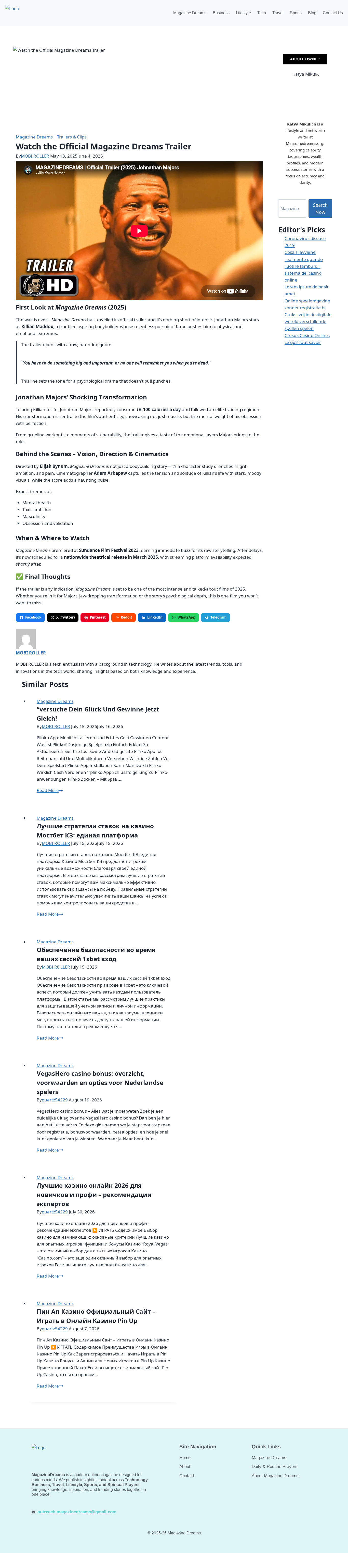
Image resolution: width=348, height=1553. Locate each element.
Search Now (320, 208)
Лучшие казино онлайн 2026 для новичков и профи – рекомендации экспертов (94, 1194)
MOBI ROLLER (35, 156)
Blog (312, 13)
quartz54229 (55, 1100)
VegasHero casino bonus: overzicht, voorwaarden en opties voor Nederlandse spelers (100, 1082)
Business (221, 13)
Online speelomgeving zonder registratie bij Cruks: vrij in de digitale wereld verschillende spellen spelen (308, 314)
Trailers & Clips (71, 137)
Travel (278, 13)
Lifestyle (243, 13)
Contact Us (333, 13)
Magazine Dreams (189, 13)
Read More (50, 790)
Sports (296, 13)
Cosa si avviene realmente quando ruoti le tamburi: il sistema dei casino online (304, 266)
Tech (261, 13)
